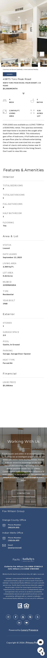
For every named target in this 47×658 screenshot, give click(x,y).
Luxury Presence (29, 630)
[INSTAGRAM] (8, 617)
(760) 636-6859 (13, 540)
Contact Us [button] (23, 493)
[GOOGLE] (30, 617)
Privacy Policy (33, 642)
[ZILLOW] (23, 617)
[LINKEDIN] (19, 622)
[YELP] (37, 617)
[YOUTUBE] (26, 622)
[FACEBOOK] (15, 617)
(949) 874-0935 (13, 527)
